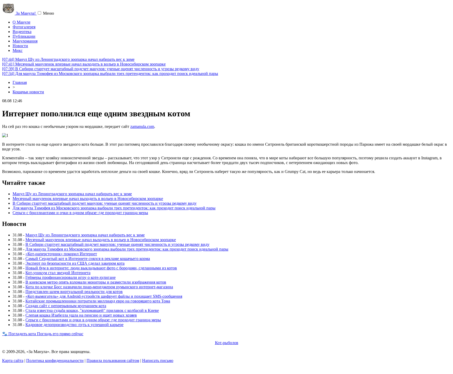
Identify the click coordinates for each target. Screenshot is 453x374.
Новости (20, 46)
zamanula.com (142, 126)
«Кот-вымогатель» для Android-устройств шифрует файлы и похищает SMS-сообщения (103, 296)
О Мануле (21, 22)
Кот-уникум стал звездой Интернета (57, 272)
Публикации (24, 36)
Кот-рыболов (226, 342)
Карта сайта (12, 360)
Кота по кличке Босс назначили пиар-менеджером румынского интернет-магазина (99, 287)
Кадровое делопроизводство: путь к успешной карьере (74, 324)
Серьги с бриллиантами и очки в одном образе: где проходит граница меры (80, 212)
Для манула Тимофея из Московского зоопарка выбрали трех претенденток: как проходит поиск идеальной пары (110, 73)
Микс (18, 50)
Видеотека (22, 31)
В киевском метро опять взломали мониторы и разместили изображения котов (95, 282)
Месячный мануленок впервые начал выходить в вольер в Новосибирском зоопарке (84, 64)
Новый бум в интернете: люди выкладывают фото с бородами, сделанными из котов (101, 268)
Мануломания (25, 41)
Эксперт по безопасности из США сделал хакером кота (75, 263)
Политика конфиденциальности (55, 360)
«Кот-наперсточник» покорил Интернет (61, 254)
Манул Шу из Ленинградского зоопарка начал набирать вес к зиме (68, 59)
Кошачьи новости (28, 92)
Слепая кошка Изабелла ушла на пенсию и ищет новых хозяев (81, 315)
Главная (20, 82)
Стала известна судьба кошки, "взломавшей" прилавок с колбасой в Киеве (92, 310)
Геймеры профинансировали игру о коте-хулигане (70, 277)
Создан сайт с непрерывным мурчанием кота (65, 305)
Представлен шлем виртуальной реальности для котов (74, 291)
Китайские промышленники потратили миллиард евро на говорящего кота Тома (97, 301)
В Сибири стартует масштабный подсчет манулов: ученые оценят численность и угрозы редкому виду (100, 69)
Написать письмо (157, 360)
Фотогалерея (24, 27)
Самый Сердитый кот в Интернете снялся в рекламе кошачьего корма (87, 258)
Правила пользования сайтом (113, 360)
